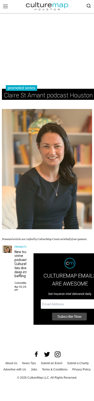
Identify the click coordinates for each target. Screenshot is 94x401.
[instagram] (57, 354)
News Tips (29, 363)
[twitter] (47, 354)
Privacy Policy (81, 369)
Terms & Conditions (54, 369)
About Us (11, 363)
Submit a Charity (78, 363)
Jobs (34, 369)
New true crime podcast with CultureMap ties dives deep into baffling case (24, 264)
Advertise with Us (14, 369)
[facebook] (36, 354)
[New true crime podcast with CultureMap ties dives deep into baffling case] (7, 249)
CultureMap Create (24, 283)
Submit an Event (51, 363)
